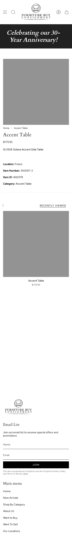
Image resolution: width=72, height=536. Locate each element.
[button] (13, 12)
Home (6, 128)
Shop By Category (14, 504)
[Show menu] (5, 12)
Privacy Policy (59, 471)
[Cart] (67, 12)
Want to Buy (10, 517)
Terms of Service (14, 474)
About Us (8, 511)
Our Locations (11, 531)
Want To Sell (10, 524)
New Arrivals (10, 497)
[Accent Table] (36, 244)
